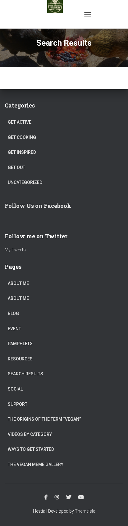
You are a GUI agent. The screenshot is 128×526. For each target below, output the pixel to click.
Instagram (57, 497)
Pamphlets (20, 343)
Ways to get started (31, 449)
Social (15, 388)
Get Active (19, 122)
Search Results (25, 373)
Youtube (81, 497)
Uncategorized (25, 182)
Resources (20, 358)
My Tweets (15, 249)
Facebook (46, 497)
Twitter (68, 497)
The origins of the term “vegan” (44, 419)
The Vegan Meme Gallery (35, 464)
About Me (18, 283)
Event (14, 328)
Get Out (16, 167)
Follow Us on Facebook (38, 205)
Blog (13, 313)
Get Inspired (22, 152)
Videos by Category (30, 434)
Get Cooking (22, 137)
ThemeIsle (85, 511)
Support (17, 404)
